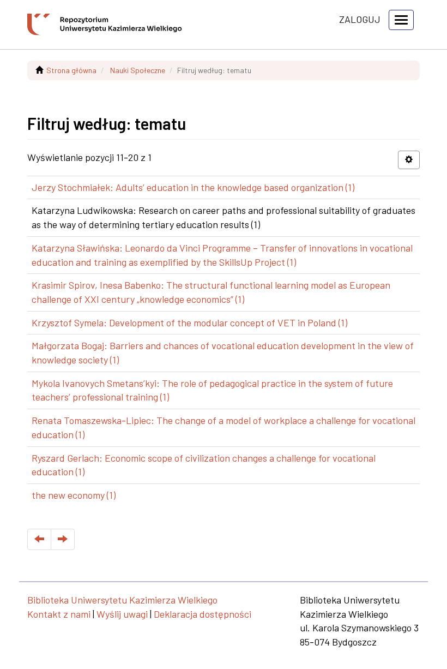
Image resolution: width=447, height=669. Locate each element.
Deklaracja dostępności (202, 614)
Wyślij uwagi (122, 614)
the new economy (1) (74, 495)
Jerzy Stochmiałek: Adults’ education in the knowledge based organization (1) (193, 187)
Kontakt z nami (58, 614)
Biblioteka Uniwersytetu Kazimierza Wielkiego (122, 600)
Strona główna (71, 70)
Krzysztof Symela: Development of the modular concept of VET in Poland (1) (189, 322)
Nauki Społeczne (137, 70)
